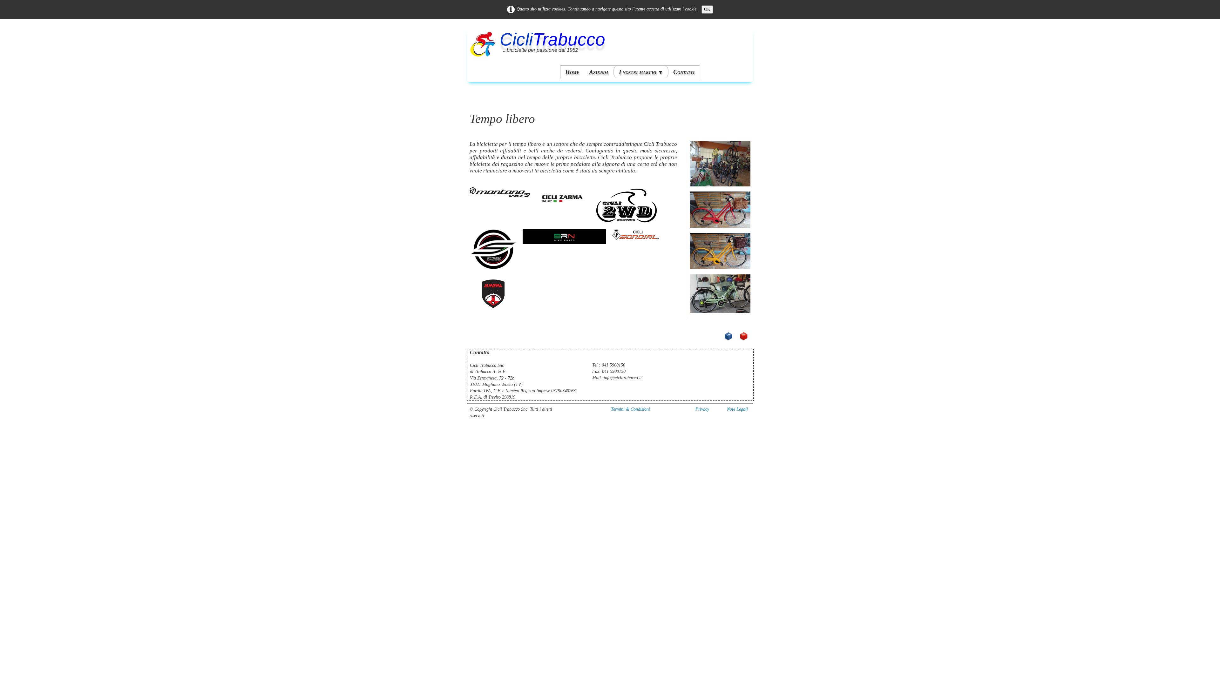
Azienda (599, 72)
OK (707, 9)
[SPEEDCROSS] (494, 249)
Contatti (684, 72)
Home (572, 72)
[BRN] (564, 236)
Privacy (702, 409)
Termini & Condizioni (630, 409)
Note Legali (737, 409)
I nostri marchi (641, 72)
